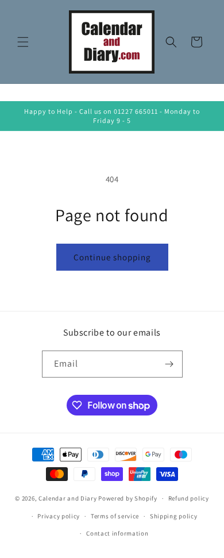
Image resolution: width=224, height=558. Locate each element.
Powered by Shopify (127, 498)
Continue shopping (112, 257)
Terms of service (115, 516)
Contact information (117, 533)
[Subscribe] (169, 364)
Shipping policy (174, 516)
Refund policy (188, 498)
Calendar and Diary (67, 498)
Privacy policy (58, 516)
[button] (23, 42)
